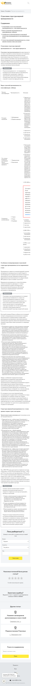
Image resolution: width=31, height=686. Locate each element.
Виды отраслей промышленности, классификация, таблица (12, 31)
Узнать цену (15, 558)
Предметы (15, 665)
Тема (3, 551)
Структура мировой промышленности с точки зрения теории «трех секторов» (15, 41)
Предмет (4, 539)
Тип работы (4, 545)
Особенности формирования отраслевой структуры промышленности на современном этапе (15, 36)
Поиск (15, 656)
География (7, 11)
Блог (15, 672)
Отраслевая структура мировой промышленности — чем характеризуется (14, 27)
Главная (2, 11)
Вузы (15, 669)
